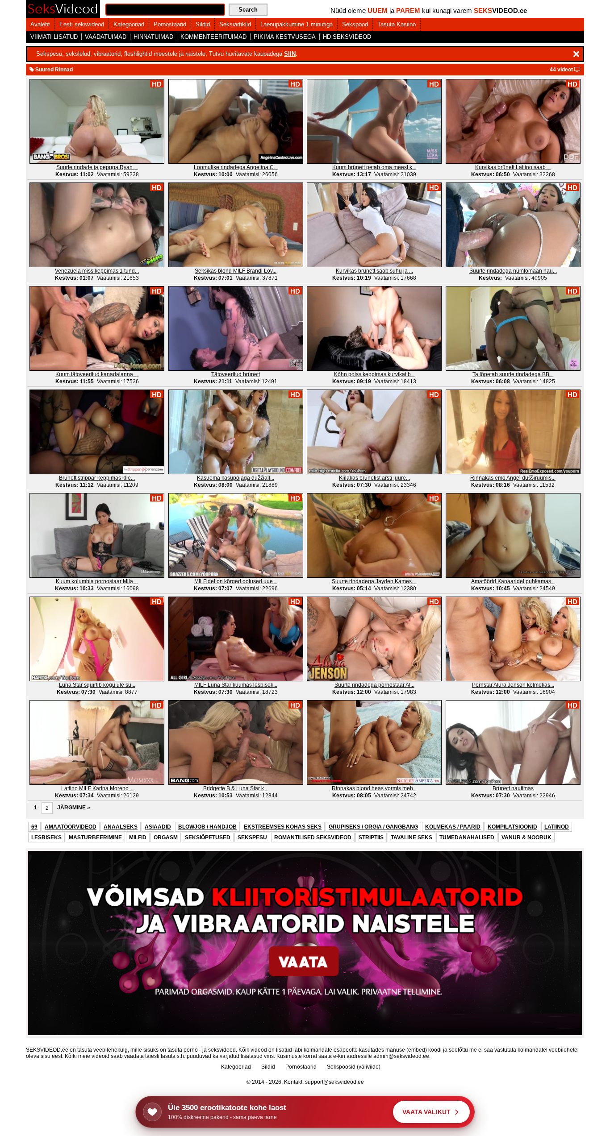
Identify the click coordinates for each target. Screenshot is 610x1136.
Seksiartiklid (235, 24)
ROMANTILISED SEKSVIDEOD (312, 837)
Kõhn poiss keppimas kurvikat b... (374, 374)
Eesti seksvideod (81, 24)
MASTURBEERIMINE (95, 837)
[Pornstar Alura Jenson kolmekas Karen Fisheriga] (513, 638)
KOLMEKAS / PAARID (452, 827)
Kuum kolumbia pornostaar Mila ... (97, 581)
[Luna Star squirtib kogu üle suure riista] (96, 638)
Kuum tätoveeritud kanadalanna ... (96, 374)
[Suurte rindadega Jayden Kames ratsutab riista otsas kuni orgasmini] (374, 535)
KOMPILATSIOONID (512, 827)
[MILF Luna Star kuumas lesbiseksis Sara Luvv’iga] (235, 638)
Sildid (203, 24)
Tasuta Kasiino (396, 24)
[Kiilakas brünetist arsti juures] (374, 431)
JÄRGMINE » (73, 807)
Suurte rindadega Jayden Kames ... (374, 581)
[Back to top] (585, 1111)
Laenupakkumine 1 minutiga (296, 24)
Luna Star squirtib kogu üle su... (97, 685)
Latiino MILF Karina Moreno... (97, 788)
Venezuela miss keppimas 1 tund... (97, 271)
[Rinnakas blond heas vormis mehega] (374, 742)
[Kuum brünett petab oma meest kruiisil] (374, 121)
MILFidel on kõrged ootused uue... (235, 581)
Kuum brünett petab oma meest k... (374, 167)
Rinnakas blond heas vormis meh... (374, 788)
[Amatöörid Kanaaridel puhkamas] (513, 535)
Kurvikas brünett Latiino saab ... (513, 167)
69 (34, 827)
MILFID (137, 837)
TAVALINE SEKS (411, 837)
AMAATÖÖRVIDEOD (70, 827)
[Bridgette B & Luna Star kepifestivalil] (235, 742)
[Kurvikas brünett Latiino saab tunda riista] (513, 121)
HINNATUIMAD (153, 36)
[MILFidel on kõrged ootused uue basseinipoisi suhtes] (235, 535)
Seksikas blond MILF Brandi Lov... (235, 271)
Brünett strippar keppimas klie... (97, 478)
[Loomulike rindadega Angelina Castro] (235, 121)
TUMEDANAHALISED (466, 837)
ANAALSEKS (121, 827)
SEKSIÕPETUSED (207, 837)
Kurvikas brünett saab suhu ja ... (374, 271)
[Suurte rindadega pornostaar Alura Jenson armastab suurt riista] (374, 638)
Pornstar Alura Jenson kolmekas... (513, 685)
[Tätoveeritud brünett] (235, 328)
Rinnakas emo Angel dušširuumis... (513, 478)
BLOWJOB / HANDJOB (207, 827)
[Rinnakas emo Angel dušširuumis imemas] (513, 431)
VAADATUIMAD (105, 36)
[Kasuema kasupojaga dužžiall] (235, 431)
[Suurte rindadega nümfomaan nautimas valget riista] (513, 224)
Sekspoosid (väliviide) (353, 1067)
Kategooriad (128, 24)
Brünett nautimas (513, 788)
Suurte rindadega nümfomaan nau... (513, 271)
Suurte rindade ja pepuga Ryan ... (97, 167)
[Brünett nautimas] (513, 742)
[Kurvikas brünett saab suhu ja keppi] (374, 224)
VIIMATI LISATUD (54, 36)
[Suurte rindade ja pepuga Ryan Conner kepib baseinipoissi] (96, 121)
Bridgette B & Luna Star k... (235, 788)
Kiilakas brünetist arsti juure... (374, 478)
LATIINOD (556, 827)
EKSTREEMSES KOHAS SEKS (283, 827)
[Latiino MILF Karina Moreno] (96, 742)
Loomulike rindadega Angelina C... (236, 167)
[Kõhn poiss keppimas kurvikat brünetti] (374, 328)
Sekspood (355, 24)
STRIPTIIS (371, 837)
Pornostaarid (170, 24)
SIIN (290, 53)
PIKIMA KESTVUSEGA (285, 36)
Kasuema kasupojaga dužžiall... (235, 478)
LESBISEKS (46, 837)
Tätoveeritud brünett (235, 374)
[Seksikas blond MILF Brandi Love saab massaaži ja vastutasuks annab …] (235, 224)
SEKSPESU (252, 837)
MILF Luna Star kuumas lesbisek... (235, 685)
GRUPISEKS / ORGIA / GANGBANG (373, 827)
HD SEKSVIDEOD (347, 36)
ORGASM (166, 837)
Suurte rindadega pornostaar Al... (374, 685)
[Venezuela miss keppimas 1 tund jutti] (96, 224)
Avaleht (40, 24)
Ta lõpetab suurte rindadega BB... (512, 374)
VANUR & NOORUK (526, 837)
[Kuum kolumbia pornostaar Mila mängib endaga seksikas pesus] (96, 535)
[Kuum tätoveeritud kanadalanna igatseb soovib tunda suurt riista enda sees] (96, 328)
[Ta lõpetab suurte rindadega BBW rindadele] (513, 328)
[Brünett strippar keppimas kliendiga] (96, 431)
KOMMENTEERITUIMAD (213, 36)
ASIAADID (158, 827)
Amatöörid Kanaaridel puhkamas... (513, 581)
